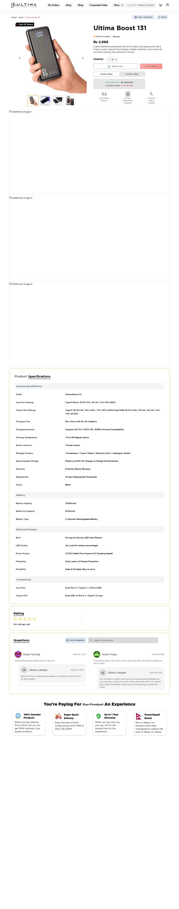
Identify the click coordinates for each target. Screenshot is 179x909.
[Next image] (83, 58)
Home (14, 17)
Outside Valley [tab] (131, 74)
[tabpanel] (119, 84)
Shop (21, 17)
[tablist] (119, 74)
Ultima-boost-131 (33, 17)
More (116, 5)
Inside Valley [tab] (107, 74)
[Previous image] (19, 58)
